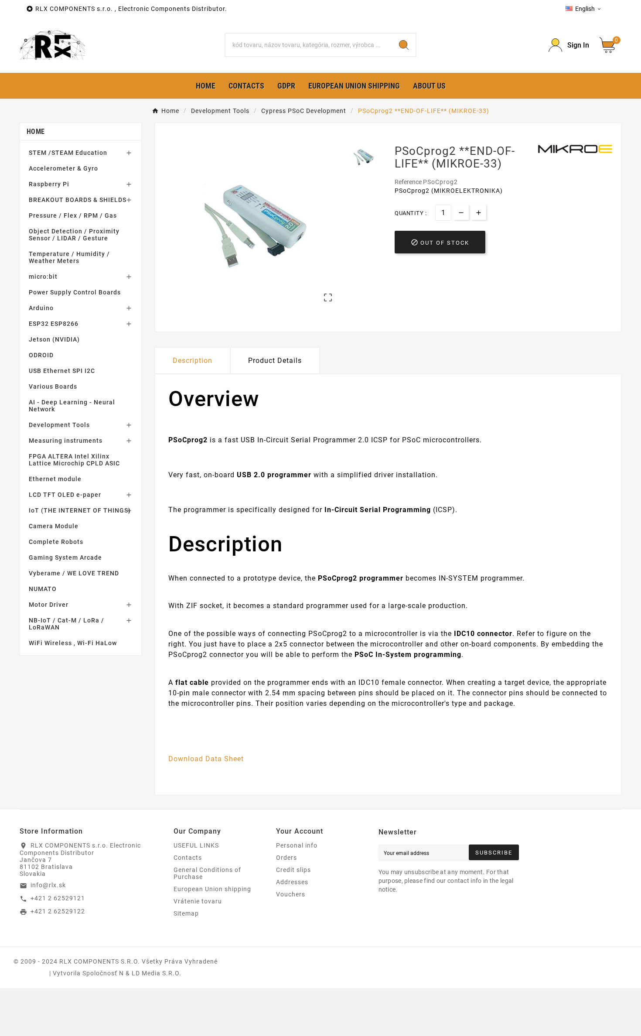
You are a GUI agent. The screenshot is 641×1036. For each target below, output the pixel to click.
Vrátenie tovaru (198, 901)
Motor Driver (48, 604)
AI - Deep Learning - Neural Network (72, 406)
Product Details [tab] (275, 360)
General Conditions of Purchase (207, 873)
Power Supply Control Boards (75, 292)
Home (35, 131)
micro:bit (43, 276)
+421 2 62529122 (58, 911)
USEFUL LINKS (196, 845)
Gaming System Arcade (65, 557)
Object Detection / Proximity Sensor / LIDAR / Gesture (74, 235)
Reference (409, 181)
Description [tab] (192, 360)
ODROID (41, 355)
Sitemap (186, 913)
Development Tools (59, 424)
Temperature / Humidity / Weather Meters (69, 257)
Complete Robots (56, 541)
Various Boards (53, 386)
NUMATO (43, 588)
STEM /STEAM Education (68, 152)
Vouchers (290, 894)
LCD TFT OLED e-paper (65, 494)
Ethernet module (55, 478)
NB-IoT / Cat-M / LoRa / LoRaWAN (66, 624)
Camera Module (53, 526)
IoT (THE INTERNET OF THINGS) (80, 510)
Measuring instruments (65, 440)
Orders (286, 857)
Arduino (41, 307)
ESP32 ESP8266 (53, 323)
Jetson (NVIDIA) (54, 339)
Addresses (292, 882)
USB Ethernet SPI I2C (62, 370)
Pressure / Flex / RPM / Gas (73, 215)
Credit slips (293, 869)
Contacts (188, 857)
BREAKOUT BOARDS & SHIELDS (77, 199)
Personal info (296, 845)
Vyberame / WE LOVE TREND (74, 573)
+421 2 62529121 (58, 898)
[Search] (404, 45)
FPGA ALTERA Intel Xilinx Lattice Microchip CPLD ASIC (74, 460)
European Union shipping (212, 889)
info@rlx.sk (48, 885)
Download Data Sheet (206, 759)
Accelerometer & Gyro (63, 168)
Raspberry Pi (49, 184)
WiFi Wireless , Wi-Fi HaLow (73, 642)
